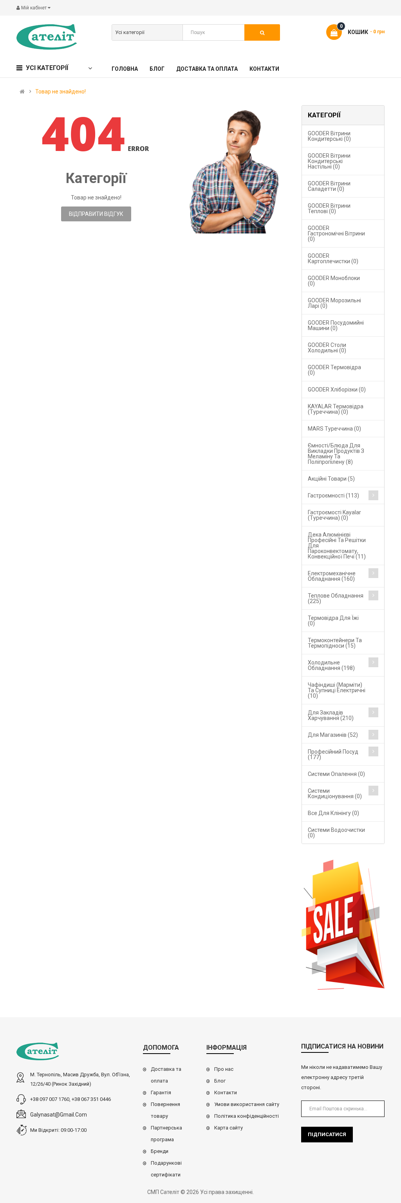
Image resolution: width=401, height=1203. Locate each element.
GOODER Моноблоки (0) (334, 281)
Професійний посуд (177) (333, 754)
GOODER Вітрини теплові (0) (329, 208)
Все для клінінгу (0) (333, 813)
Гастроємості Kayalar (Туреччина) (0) (334, 515)
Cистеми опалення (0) (336, 774)
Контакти (225, 1092)
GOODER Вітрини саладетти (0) (329, 186)
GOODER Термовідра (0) (334, 370)
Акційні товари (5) (331, 479)
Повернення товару (165, 1110)
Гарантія (161, 1092)
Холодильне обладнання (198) (331, 665)
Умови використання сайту (246, 1104)
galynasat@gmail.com (58, 1114)
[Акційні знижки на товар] (343, 925)
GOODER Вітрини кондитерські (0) (329, 136)
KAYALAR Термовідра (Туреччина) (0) (335, 409)
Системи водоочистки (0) (336, 833)
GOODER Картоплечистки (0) (333, 258)
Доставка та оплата (166, 1075)
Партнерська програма (166, 1133)
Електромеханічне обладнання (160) (332, 576)
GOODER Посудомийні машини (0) (336, 325)
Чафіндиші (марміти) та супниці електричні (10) (336, 690)
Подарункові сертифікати (166, 1169)
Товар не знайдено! (60, 91)
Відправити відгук (96, 214)
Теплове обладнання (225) (335, 598)
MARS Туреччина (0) (334, 429)
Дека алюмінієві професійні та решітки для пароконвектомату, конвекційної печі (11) (337, 545)
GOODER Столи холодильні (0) (327, 348)
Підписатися (327, 1134)
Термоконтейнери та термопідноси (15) (335, 643)
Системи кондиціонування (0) (335, 793)
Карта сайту (228, 1128)
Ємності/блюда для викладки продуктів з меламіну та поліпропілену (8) (336, 453)
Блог (220, 1081)
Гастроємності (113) (333, 495)
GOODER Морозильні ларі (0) (334, 303)
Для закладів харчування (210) (331, 715)
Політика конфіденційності (246, 1116)
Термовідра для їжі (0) (333, 621)
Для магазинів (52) (333, 735)
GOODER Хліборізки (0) (337, 389)
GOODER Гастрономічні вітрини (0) (336, 233)
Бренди (159, 1151)
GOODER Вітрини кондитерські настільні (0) (329, 161)
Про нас (223, 1069)
